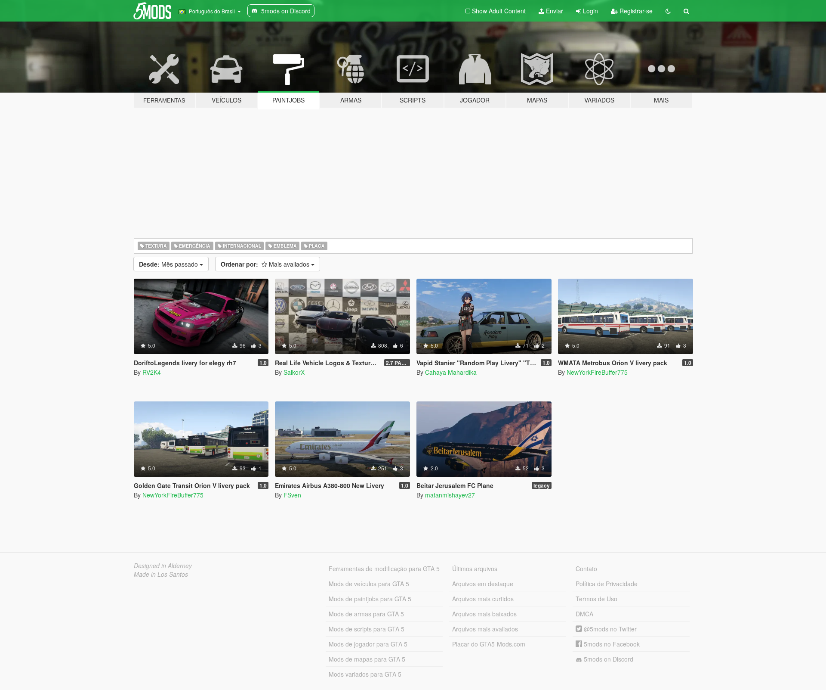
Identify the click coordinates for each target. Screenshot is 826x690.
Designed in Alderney (163, 565)
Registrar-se (635, 10)
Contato (586, 568)
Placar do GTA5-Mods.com (488, 644)
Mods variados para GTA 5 (365, 674)
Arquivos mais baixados (484, 613)
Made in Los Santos (161, 574)
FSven (292, 495)
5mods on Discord (607, 659)
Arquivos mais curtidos (483, 598)
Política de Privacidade (607, 583)
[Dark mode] (668, 11)
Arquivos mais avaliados (485, 629)
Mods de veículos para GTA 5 (369, 583)
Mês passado (169, 264)
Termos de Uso (596, 598)
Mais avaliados (266, 264)
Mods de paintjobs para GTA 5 (370, 598)
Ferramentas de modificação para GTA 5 (384, 568)
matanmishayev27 (450, 495)
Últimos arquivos (474, 568)
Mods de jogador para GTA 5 (368, 644)
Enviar (553, 10)
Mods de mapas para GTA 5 (367, 659)
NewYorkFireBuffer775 (597, 372)
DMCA (584, 613)
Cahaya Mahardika (451, 372)
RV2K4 (151, 372)
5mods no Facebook (611, 644)
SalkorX (294, 372)
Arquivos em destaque (482, 583)
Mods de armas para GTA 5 (366, 613)
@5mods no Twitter (609, 629)
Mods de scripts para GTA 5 (366, 629)
